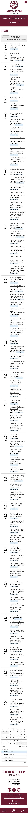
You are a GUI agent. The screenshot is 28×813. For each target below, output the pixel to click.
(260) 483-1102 (16, 783)
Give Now (24, 17)
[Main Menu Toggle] (25, 2)
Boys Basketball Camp (17, 521)
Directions (23, 811)
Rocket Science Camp (17, 186)
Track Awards (14, 468)
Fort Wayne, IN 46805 (14, 780)
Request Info (6, 18)
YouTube (18, 790)
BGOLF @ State (15, 400)
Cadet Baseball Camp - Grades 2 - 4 (17, 120)
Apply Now (16, 17)
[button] (13, 22)
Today (3, 746)
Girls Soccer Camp (16, 381)
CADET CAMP (14, 513)
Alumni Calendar (8, 757)
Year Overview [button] (14, 39)
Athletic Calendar (8, 760)
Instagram (14, 790)
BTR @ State (14, 88)
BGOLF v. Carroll (15, 44)
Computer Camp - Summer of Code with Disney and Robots (17, 537)
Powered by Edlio (14, 803)
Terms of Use (18, 795)
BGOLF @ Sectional (16, 70)
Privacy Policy (9, 795)
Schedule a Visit (6, 17)
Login (14, 801)
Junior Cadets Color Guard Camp (16, 689)
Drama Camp (14, 680)
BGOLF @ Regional (16, 278)
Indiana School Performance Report (14, 798)
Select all (24, 762)
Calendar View (23, 746)
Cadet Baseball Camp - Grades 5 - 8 (17, 373)
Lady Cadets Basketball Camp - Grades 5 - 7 (17, 159)
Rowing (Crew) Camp (17, 529)
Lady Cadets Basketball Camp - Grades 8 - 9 (17, 129)
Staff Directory (14, 811)
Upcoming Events (8, 751)
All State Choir (14, 65)
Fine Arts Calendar (8, 754)
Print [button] (7, 39)
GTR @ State (14, 104)
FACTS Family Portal (19, 18)
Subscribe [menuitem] (23, 39)
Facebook (9, 790)
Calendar (4, 811)
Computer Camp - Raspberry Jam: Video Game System (17, 391)
